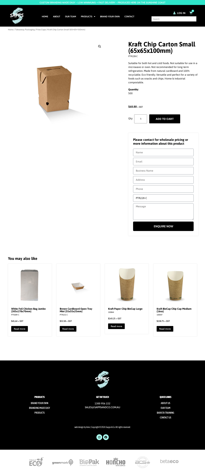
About (56, 16)
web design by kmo (82, 427)
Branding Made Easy (39, 407)
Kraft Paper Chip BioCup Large (125, 308)
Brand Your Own (110, 16)
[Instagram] (99, 437)
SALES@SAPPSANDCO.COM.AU (102, 407)
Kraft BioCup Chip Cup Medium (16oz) (174, 310)
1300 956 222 (102, 403)
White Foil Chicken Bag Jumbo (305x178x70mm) (28, 310)
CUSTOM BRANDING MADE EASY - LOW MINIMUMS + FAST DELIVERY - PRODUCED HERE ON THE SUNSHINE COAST (102, 2)
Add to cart (165, 118)
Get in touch (102, 397)
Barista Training (165, 412)
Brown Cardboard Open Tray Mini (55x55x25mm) (76, 310)
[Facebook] (106, 437)
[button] (99, 46)
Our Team (70, 16)
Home (45, 16)
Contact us (165, 417)
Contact (129, 16)
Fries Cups (41, 29)
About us (165, 403)
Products (86, 16)
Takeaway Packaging (25, 29)
